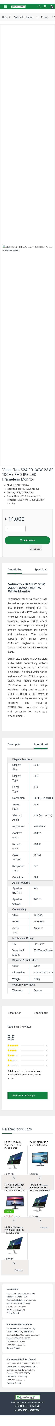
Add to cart (29, 540)
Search (38, 6)
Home (5, 17)
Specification (42, 569)
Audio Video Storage (23, 17)
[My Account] (45, 6)
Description (14, 569)
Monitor (44, 17)
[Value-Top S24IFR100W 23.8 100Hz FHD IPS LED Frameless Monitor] (27, 355)
